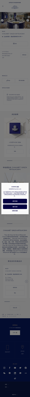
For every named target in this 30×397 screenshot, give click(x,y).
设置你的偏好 (15, 210)
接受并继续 (15, 201)
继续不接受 (15, 206)
